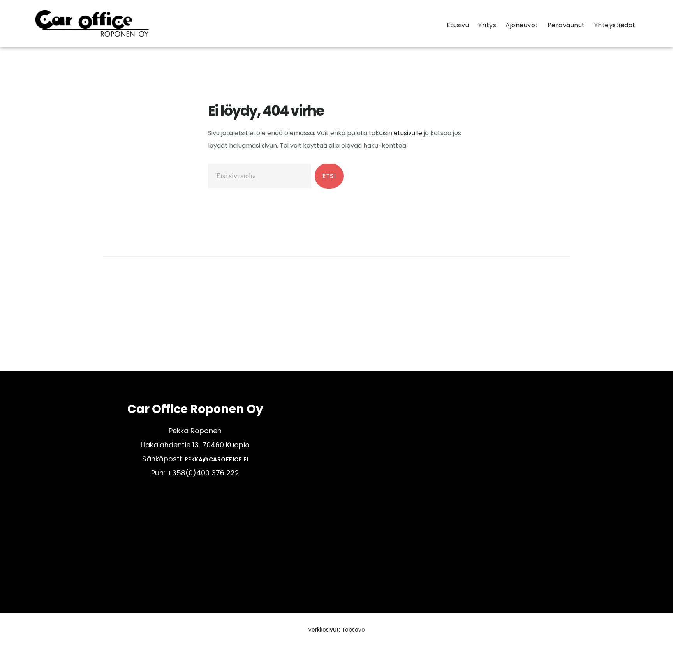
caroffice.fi (91, 23)
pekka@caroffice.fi (216, 459)
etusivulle (408, 133)
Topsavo (353, 630)
